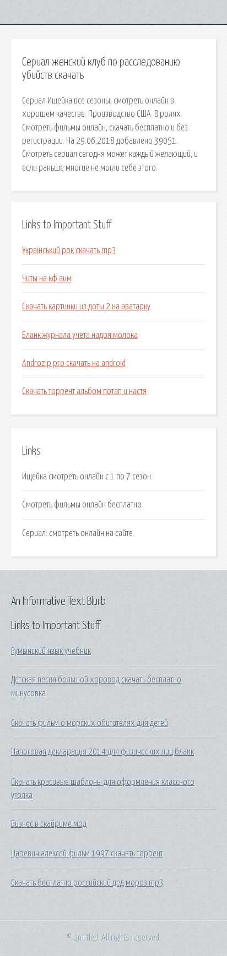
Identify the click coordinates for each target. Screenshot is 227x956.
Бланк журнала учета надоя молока (80, 335)
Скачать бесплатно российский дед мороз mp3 (87, 882)
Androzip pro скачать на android (74, 363)
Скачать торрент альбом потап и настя (84, 391)
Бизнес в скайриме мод (49, 824)
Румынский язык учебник (51, 651)
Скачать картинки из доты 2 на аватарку (86, 306)
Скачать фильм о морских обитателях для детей (89, 723)
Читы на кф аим (47, 278)
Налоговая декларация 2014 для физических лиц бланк (102, 751)
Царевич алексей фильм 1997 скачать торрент (87, 853)
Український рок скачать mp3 (69, 250)
